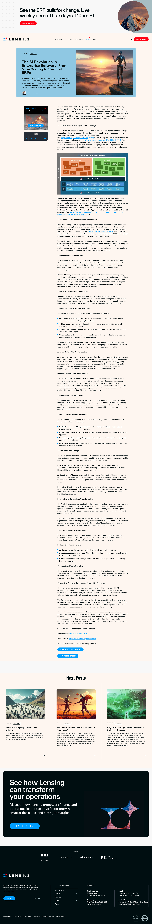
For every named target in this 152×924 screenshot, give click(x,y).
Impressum (37, 917)
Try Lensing (25, 826)
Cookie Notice (27, 917)
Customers (79, 39)
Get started (35, 125)
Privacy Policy (7, 917)
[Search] (131, 39)
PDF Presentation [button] (68, 656)
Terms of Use (17, 917)
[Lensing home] (16, 38)
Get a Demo (141, 39)
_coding (91, 138)
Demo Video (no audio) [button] (70, 649)
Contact (9, 898)
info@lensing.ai (60, 917)
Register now (28, 23)
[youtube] (39, 898)
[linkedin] (35, 898)
